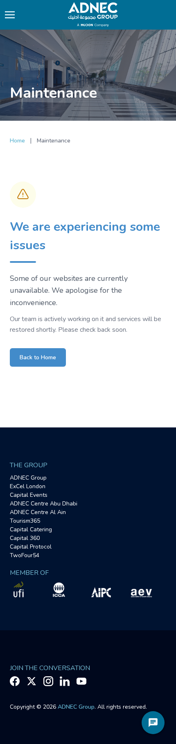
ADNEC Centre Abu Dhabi (43, 503)
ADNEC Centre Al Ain (38, 512)
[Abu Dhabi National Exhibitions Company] (93, 15)
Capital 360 (25, 538)
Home (17, 141)
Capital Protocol (31, 547)
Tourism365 (25, 521)
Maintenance (53, 141)
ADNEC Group (28, 478)
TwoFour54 (24, 555)
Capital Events (28, 495)
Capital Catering (31, 529)
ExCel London (27, 486)
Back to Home (38, 357)
